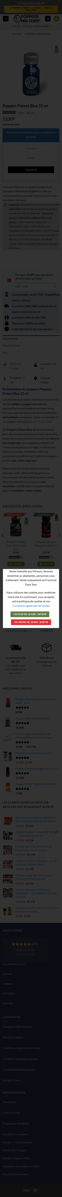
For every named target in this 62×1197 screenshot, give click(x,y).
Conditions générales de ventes (31, 605)
